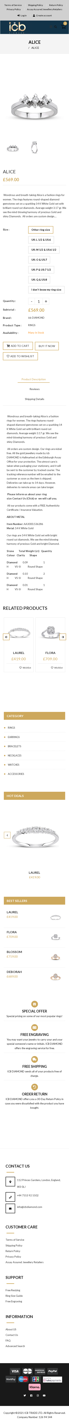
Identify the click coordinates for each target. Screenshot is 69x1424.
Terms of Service (13, 5)
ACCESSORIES (16, 773)
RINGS (11, 727)
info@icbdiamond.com (29, 1206)
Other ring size (40, 229)
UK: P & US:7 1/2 (41, 269)
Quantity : (9, 300)
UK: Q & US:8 (39, 279)
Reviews (35, 389)
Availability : (10, 332)
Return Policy (56, 5)
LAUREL (34, 872)
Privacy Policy (14, 9)
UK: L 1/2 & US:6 (41, 239)
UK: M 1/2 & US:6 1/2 (43, 249)
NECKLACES (14, 755)
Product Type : (12, 325)
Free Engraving (14, 1301)
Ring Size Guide (14, 1295)
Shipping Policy (35, 5)
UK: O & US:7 (39, 259)
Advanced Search (15, 1346)
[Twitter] (24, 1395)
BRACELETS (14, 746)
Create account (44, 15)
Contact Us (19, 498)
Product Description (33, 379)
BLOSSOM (14, 952)
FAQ (8, 1340)
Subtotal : (9, 309)
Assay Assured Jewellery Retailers (44, 9)
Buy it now (47, 346)
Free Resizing (13, 1290)
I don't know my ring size (46, 289)
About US (11, 1329)
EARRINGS (14, 737)
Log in (24, 15)
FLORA (12, 932)
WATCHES (13, 764)
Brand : (7, 317)
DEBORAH (14, 972)
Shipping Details (34, 399)
